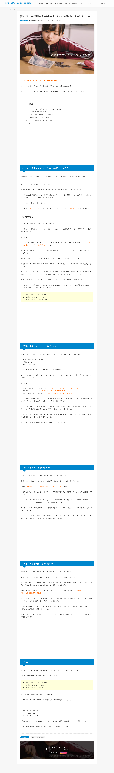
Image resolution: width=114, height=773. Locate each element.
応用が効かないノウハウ (39, 111)
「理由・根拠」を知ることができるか (41, 114)
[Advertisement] (57, 144)
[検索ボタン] (108, 3)
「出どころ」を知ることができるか (40, 120)
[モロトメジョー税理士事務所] (18, 3)
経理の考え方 (25, 20)
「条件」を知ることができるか (39, 117)
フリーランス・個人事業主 (37, 20)
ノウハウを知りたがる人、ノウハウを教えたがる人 (45, 109)
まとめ (31, 123)
